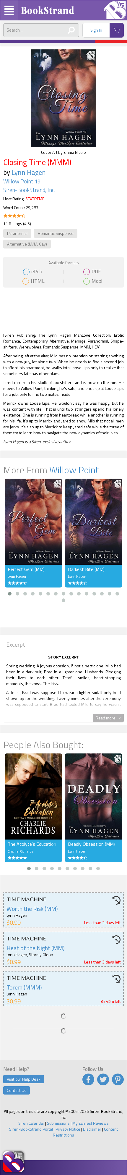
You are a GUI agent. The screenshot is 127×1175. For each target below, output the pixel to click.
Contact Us (16, 1090)
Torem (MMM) (24, 987)
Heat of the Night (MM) (35, 948)
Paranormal (17, 233)
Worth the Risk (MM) (32, 908)
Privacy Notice (68, 1129)
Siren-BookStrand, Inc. (29, 190)
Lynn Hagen (29, 172)
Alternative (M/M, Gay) (27, 244)
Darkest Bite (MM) (86, 569)
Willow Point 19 (21, 181)
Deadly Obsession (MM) (91, 844)
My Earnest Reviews (90, 1123)
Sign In (96, 30)
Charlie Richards (20, 851)
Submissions (58, 1123)
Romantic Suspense (56, 233)
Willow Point (74, 470)
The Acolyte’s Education (32, 844)
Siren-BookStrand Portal (31, 1129)
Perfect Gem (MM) (26, 569)
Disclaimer (92, 1129)
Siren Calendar (31, 1123)
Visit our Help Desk (23, 1079)
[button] (10, 593)
